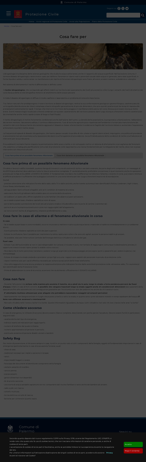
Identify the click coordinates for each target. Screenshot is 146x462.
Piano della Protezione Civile (104, 22)
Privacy (109, 453)
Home (31, 22)
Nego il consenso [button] (132, 451)
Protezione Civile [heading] (42, 14)
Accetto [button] (128, 444)
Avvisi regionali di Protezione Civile (51, 22)
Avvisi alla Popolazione (79, 22)
